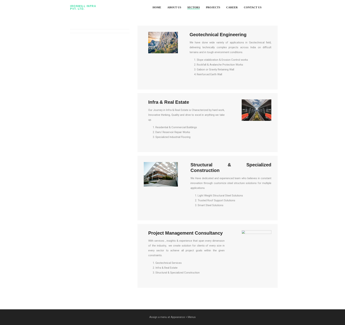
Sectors (193, 7)
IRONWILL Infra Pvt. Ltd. (83, 7)
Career (232, 7)
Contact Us (252, 7)
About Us (174, 7)
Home (157, 7)
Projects (213, 7)
